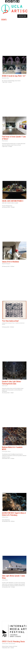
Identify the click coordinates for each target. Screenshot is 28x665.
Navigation (22, 16)
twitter (9, 1)
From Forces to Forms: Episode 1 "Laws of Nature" (14, 137)
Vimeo (17, 1)
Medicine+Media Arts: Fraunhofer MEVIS (12, 448)
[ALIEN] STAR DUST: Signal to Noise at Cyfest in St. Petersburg (14, 514)
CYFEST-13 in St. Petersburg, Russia (13, 641)
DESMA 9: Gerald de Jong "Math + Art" (14, 76)
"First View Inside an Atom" (10, 321)
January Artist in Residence (10, 261)
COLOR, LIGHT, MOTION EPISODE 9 (12, 201)
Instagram (14, 1)
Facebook (6, 1)
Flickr (11, 1)
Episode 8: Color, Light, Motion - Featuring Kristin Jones (12, 382)
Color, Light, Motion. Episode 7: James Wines (13, 576)
